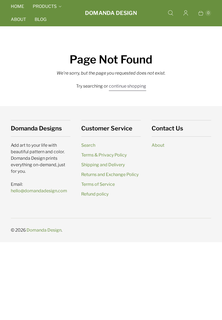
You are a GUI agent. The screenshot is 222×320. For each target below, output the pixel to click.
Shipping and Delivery (103, 164)
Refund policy (95, 194)
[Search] (170, 13)
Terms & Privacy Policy (104, 155)
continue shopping (127, 86)
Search (88, 145)
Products (45, 6)
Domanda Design (44, 230)
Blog (41, 19)
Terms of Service (98, 184)
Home (17, 6)
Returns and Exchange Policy (110, 174)
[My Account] (185, 13)
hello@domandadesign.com (39, 190)
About (18, 19)
